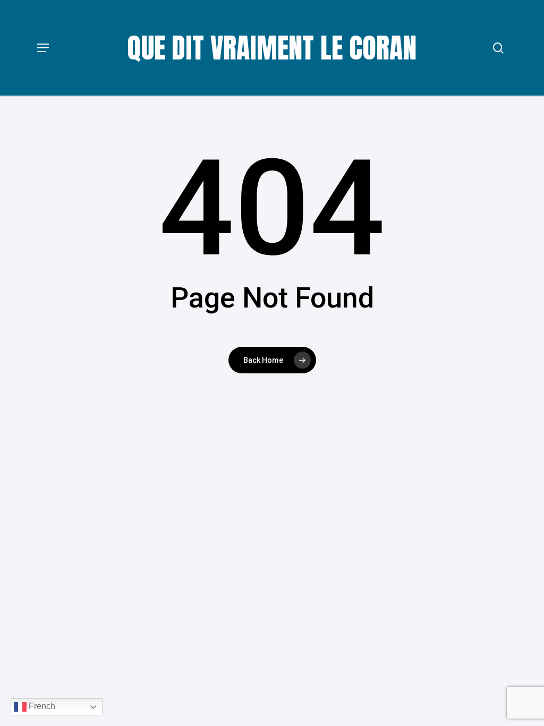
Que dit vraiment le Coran (272, 48)
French (41, 706)
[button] (43, 47)
